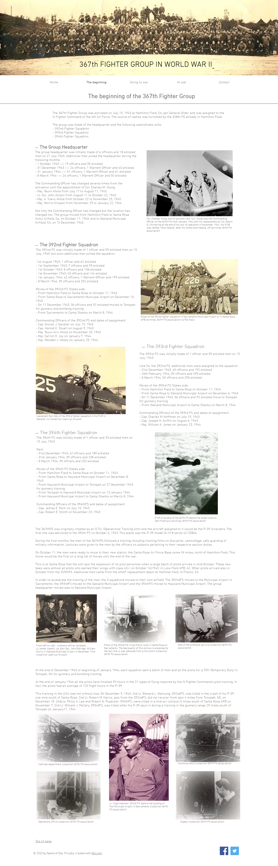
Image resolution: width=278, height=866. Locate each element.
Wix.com (96, 853)
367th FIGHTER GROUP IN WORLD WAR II (145, 64)
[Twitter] (234, 851)
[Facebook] (224, 851)
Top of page (43, 841)
